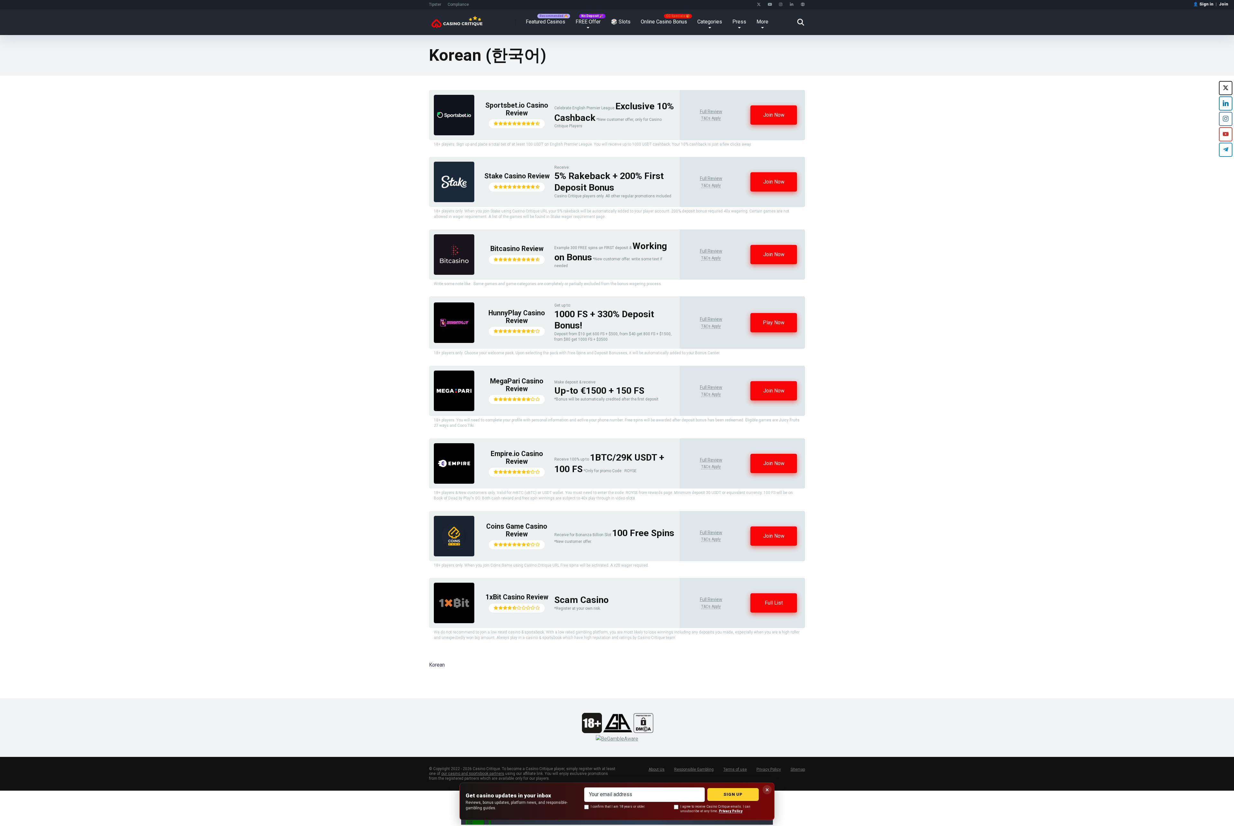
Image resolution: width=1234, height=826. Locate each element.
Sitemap (798, 769)
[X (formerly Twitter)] (1226, 88)
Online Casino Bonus (664, 22)
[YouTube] (769, 4)
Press (739, 22)
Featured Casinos (545, 22)
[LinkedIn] (791, 4)
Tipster (435, 4)
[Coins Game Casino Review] (454, 555)
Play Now (773, 322)
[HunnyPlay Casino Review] (454, 341)
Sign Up (732, 794)
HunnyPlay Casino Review (516, 316)
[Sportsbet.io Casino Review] (454, 133)
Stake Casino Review (517, 176)
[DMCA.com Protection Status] (643, 731)
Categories (709, 22)
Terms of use (735, 769)
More (762, 22)
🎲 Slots (620, 22)
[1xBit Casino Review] (454, 621)
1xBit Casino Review (517, 597)
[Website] (802, 4)
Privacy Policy (768, 769)
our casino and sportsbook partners (472, 773)
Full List (774, 603)
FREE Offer (588, 22)
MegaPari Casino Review (516, 384)
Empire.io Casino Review (517, 457)
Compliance (458, 4)
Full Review (711, 111)
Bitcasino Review (516, 248)
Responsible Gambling (694, 769)
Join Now (773, 115)
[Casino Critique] (457, 20)
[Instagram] (780, 4)
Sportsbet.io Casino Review (516, 109)
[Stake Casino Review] (454, 200)
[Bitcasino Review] (454, 273)
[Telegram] (1226, 149)
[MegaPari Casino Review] (454, 409)
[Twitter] (758, 4)
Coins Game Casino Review (516, 530)
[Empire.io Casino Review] (454, 482)
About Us (656, 769)
